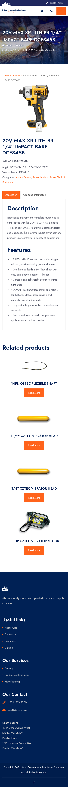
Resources (10, 641)
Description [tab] (11, 195)
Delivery (9, 668)
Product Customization (17, 675)
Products (17, 75)
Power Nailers (40, 177)
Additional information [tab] (34, 195)
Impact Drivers (23, 177)
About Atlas (11, 628)
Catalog (9, 648)
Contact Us (10, 634)
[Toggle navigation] (61, 11)
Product (19, 45)
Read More (34, 393)
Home (9, 45)
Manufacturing (12, 681)
